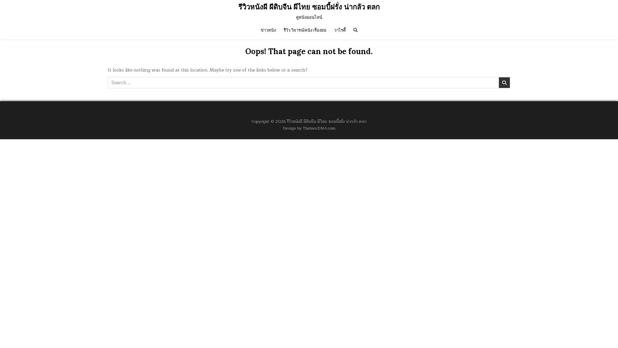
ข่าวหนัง (268, 30)
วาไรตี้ (340, 30)
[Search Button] (355, 30)
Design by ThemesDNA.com (309, 128)
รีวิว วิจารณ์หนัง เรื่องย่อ (305, 30)
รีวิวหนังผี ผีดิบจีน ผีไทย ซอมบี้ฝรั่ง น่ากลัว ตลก (309, 6)
